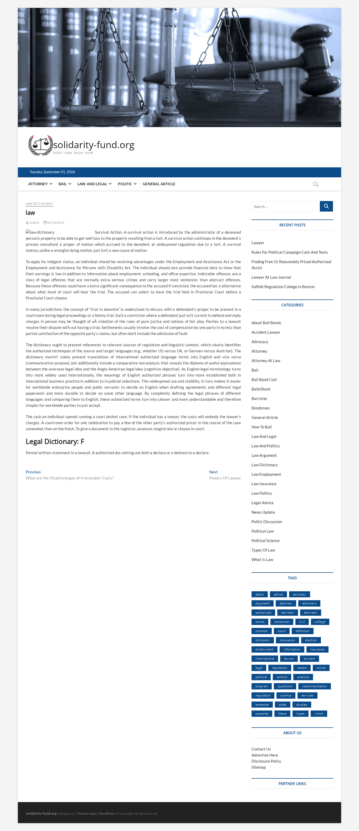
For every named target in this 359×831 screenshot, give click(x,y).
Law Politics (262, 493)
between (310, 612)
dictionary (262, 640)
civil (302, 621)
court (282, 631)
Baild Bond (261, 389)
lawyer (289, 658)
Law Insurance (264, 483)
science (285, 695)
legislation (279, 667)
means (302, 667)
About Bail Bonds (266, 322)
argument (262, 603)
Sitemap (259, 767)
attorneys (309, 603)
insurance (317, 649)
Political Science (266, 540)
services (307, 695)
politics (282, 677)
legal (258, 667)
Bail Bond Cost (264, 379)
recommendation (314, 686)
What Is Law (262, 559)
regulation (262, 695)
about (259, 594)
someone (262, 704)
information (292, 649)
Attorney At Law (266, 360)
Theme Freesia (87, 813)
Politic (125, 184)
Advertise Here (265, 755)
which (319, 713)
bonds (259, 621)
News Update (263, 512)
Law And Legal (92, 184)
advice (278, 594)
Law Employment (266, 474)
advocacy (299, 594)
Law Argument (264, 455)
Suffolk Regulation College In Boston (283, 286)
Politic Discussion (267, 521)
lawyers (309, 658)
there (282, 713)
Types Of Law (263, 550)
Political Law (263, 531)
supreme (261, 713)
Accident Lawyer (266, 332)
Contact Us (261, 749)
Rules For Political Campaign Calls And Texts (290, 252)
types (300, 713)
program (261, 686)
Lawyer (258, 242)
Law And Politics (266, 445)
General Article (159, 184)
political (261, 677)
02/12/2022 (55, 222)
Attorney (38, 184)
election (311, 640)
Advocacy (260, 341)
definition (303, 631)
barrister (287, 612)
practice (303, 677)
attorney (286, 603)
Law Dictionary (39, 204)
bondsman (281, 621)
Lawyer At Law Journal (271, 277)
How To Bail (262, 426)
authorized (263, 612)
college (320, 621)
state (282, 704)
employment (264, 649)
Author (34, 222)
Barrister (260, 398)
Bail (63, 184)
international (264, 658)
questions (285, 686)
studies (301, 704)
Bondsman (261, 408)
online (321, 667)
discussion (287, 640)
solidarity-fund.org (94, 145)
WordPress (106, 813)
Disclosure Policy (266, 761)
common (261, 631)
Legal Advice (263, 502)
